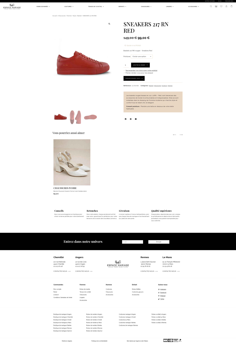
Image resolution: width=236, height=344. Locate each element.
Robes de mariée (85, 289)
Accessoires (83, 300)
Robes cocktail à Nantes (159, 320)
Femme (72, 191)
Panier (55, 292)
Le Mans (167, 257)
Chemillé (58, 257)
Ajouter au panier (139, 65)
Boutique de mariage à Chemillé (63, 317)
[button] (109, 23)
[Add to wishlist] (181, 184)
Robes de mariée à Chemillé (94, 317)
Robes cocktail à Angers (159, 314)
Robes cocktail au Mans (159, 317)
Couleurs (164, 85)
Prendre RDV (229, 1)
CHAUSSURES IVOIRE (65, 187)
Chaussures (61, 15)
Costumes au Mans (124, 320)
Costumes (109, 289)
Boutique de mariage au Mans (62, 322)
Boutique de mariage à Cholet (62, 320)
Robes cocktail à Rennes (159, 322)
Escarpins (67, 191)
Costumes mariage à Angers (127, 314)
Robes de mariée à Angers (94, 314)
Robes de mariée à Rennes (94, 328)
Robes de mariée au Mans (94, 322)
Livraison (56, 294)
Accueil (55, 15)
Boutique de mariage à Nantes (62, 325)
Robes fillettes (136, 289)
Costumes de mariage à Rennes (128, 325)
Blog (219, 1)
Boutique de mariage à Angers (62, 314)
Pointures (127, 56)
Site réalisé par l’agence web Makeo (137, 341)
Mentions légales (67, 341)
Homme (69, 15)
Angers (79, 257)
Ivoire (76, 191)
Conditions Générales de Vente (62, 297)
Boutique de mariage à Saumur (62, 331)
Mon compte (57, 289)
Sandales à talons (82, 191)
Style (74, 15)
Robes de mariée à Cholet (94, 320)
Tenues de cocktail (85, 292)
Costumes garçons (137, 292)
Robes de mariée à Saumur (94, 331)
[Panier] (231, 6)
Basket (79, 15)
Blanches (55, 191)
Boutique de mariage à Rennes (62, 328)
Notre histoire (210, 1)
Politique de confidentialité (99, 341)
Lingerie (82, 297)
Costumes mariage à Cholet (127, 317)
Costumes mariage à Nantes (127, 322)
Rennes (145, 257)
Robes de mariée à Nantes (94, 325)
